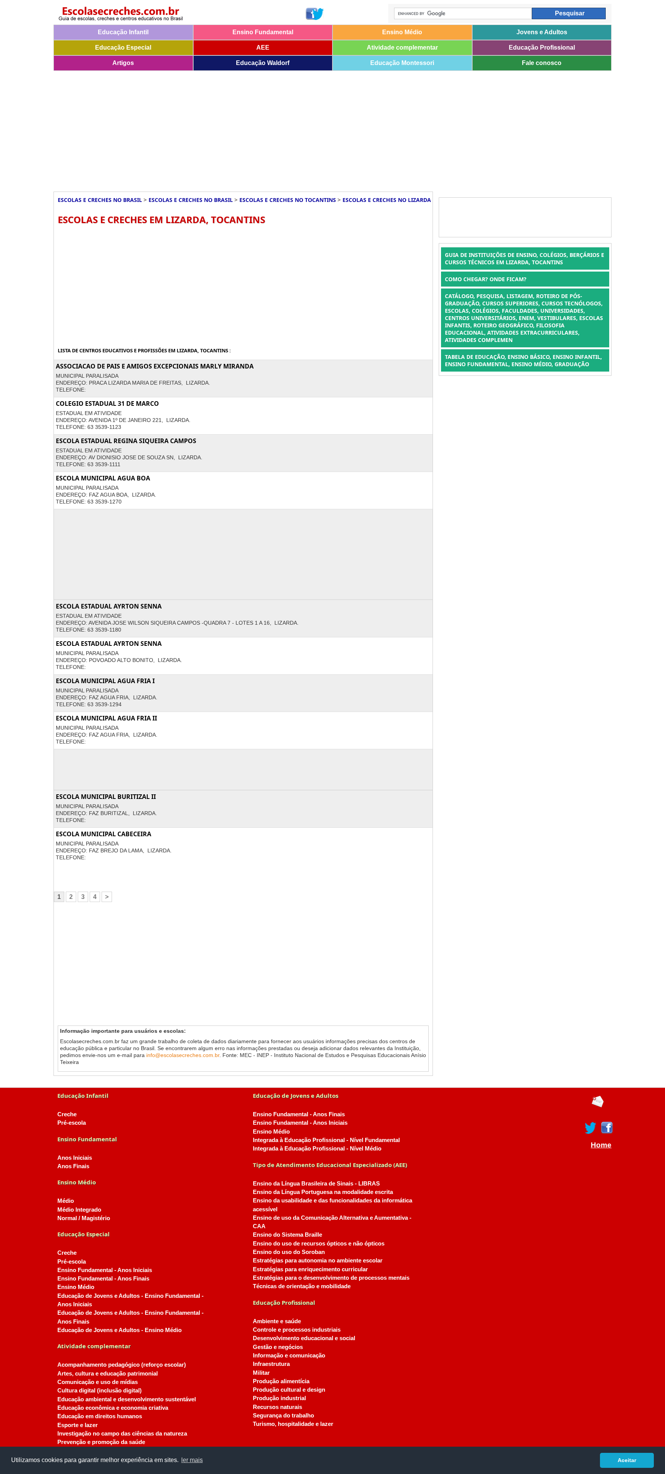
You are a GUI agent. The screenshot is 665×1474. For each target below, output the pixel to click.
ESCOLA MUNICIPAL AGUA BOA (103, 478)
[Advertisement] (284, 128)
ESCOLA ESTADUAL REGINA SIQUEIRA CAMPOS (126, 441)
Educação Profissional (542, 47)
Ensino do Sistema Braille (287, 1235)
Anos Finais (73, 1166)
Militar (261, 1373)
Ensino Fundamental (262, 32)
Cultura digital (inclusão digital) (99, 1390)
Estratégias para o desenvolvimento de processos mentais (331, 1278)
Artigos (123, 63)
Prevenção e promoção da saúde (101, 1442)
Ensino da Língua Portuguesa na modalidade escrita (323, 1192)
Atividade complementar (402, 47)
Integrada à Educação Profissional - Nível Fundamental (326, 1140)
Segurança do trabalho (283, 1415)
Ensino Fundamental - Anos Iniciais (104, 1270)
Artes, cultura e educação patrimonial (107, 1374)
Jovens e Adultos (541, 32)
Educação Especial (123, 47)
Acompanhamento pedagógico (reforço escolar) (121, 1365)
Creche (67, 1114)
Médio (65, 1201)
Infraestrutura (271, 1364)
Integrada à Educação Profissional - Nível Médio (317, 1149)
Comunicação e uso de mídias (97, 1382)
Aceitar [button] (627, 1460)
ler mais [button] (192, 1460)
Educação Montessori (402, 63)
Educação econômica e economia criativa (112, 1408)
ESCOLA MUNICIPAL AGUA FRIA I (105, 681)
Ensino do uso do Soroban (289, 1252)
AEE (262, 47)
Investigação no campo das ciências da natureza (122, 1434)
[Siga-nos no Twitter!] (318, 14)
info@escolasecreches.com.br (182, 1055)
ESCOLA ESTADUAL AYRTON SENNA (109, 606)
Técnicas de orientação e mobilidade (302, 1286)
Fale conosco (541, 63)
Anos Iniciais (74, 1158)
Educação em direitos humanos (99, 1416)
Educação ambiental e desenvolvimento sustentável (126, 1399)
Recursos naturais (277, 1407)
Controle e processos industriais (297, 1330)
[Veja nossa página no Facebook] (311, 14)
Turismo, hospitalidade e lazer (293, 1424)
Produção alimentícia (281, 1381)
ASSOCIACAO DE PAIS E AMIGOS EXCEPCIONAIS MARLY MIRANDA (155, 366)
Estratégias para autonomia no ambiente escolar (318, 1260)
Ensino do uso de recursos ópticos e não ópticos (318, 1244)
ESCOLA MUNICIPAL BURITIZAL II (106, 796)
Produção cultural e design (289, 1390)
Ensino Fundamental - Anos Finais (103, 1279)
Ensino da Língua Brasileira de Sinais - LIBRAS (316, 1184)
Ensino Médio (402, 32)
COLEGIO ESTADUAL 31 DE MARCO (107, 403)
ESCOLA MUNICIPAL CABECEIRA (103, 834)
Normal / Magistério (83, 1218)
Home (601, 1145)
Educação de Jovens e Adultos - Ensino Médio (119, 1330)
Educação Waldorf (262, 63)
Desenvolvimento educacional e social (304, 1338)
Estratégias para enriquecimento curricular (310, 1269)
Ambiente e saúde (277, 1321)
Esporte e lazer (77, 1425)
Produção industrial (279, 1398)
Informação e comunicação (289, 1355)
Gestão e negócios (278, 1347)
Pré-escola (71, 1123)
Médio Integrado (79, 1210)
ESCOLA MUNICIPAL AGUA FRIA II (106, 718)
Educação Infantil (123, 32)
